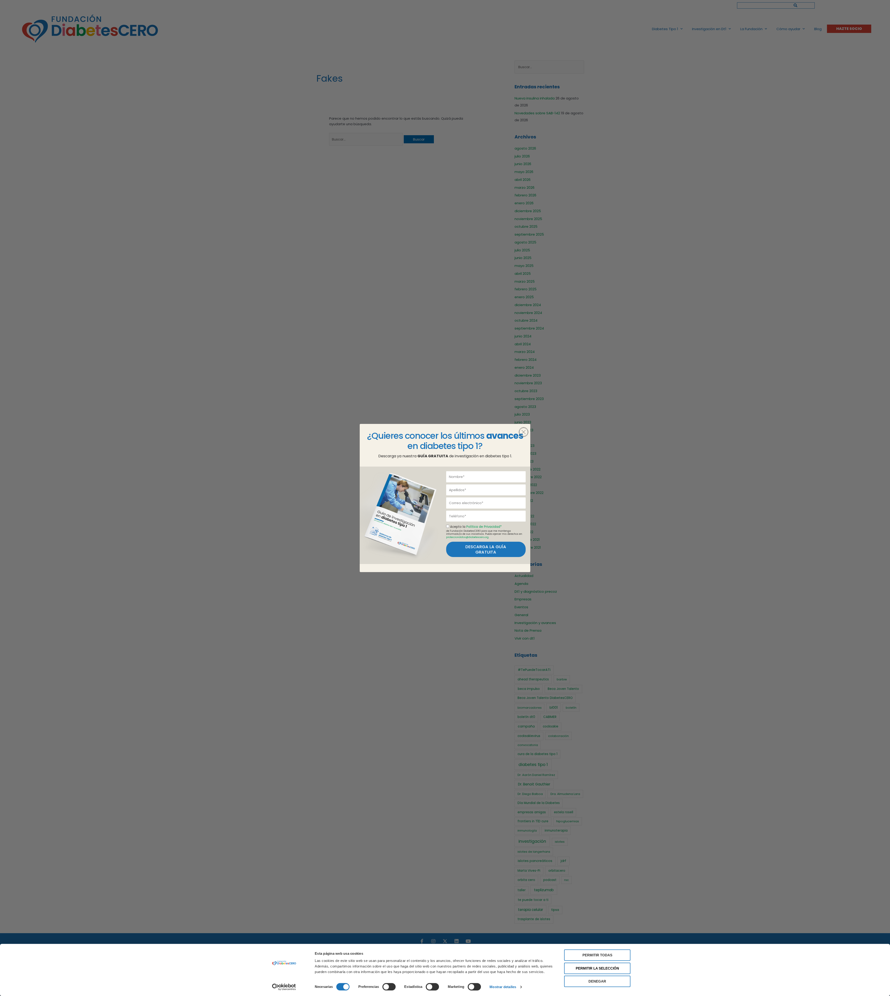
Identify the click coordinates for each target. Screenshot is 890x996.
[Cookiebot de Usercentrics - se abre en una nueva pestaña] (284, 986)
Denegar (597, 981)
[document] (445, 498)
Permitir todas (597, 955)
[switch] (389, 986)
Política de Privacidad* (484, 527)
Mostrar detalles (503, 987)
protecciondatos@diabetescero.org (467, 537)
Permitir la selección (597, 968)
